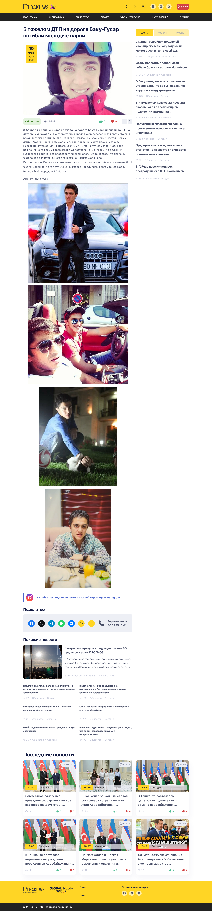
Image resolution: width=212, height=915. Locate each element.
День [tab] (144, 32)
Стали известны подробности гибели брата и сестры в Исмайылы (104, 708)
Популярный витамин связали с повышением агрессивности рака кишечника (160, 128)
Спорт (105, 17)
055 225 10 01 (117, 625)
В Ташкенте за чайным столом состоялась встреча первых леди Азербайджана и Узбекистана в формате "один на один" (104, 804)
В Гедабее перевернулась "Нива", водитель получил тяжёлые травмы (47, 708)
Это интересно (130, 17)
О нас (83, 887)
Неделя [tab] (162, 32)
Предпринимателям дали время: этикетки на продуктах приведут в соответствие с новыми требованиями (49, 689)
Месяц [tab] (180, 32)
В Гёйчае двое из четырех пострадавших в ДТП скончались (49, 729)
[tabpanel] (162, 109)
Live (185, 6)
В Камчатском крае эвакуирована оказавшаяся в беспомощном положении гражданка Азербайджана (103, 689)
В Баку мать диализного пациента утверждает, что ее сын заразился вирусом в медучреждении (106, 731)
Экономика (56, 17)
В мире (184, 17)
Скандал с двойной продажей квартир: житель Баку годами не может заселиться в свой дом (159, 46)
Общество (82, 17)
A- (124, 121)
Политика (30, 17)
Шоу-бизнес (160, 17)
